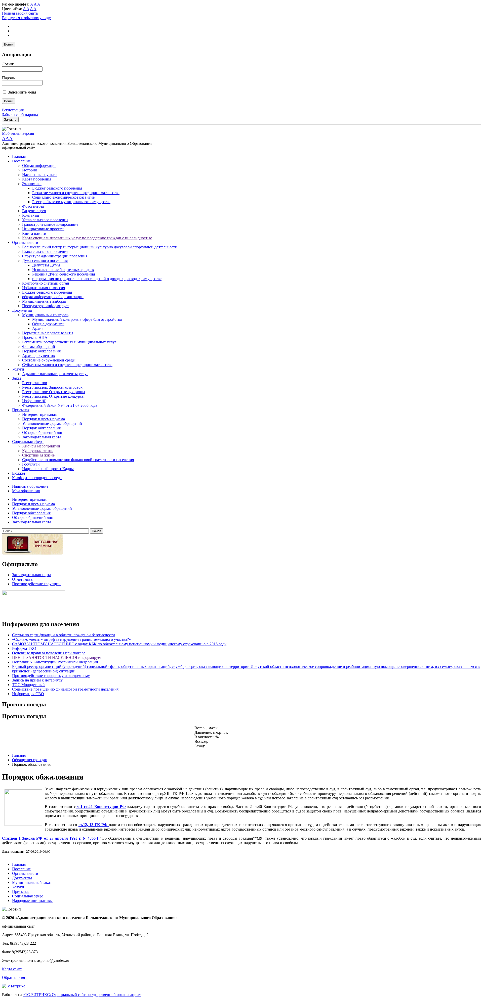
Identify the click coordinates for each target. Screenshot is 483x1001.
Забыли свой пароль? (20, 114)
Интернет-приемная (39, 414)
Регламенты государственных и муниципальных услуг (69, 342)
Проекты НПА (35, 337)
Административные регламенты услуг (55, 374)
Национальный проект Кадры (48, 469)
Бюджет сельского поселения (57, 188)
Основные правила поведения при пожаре (48, 653)
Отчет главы (22, 579)
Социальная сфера (28, 441)
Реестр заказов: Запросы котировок (52, 387)
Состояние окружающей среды (48, 360)
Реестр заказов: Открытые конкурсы (53, 396)
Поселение (21, 161)
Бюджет (18, 473)
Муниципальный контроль (45, 315)
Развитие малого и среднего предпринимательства (75, 193)
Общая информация (39, 165)
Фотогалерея (33, 206)
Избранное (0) (34, 401)
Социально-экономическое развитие (63, 197)
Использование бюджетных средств (63, 269)
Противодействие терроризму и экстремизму (51, 675)
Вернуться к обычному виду (26, 18)
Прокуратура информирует (45, 306)
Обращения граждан (29, 760)
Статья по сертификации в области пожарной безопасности (63, 635)
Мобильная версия (18, 133)
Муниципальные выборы (44, 301)
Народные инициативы (32, 900)
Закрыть (10, 119)
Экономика (32, 183)
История (29, 170)
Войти (8, 44)
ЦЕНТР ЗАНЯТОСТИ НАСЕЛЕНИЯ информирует (57, 657)
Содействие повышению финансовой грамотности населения (65, 689)
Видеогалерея (34, 211)
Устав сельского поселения (45, 220)
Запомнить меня (22, 92)
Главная (19, 156)
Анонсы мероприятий (41, 446)
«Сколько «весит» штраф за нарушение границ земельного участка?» (71, 639)
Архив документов (38, 355)
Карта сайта (12, 969)
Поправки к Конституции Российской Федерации (55, 662)
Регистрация (13, 110)
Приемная (20, 410)
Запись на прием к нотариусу (37, 680)
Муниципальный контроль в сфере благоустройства (77, 319)
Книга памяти (34, 233)
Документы (22, 310)
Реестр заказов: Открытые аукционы (53, 392)
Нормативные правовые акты (47, 333)
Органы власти (25, 242)
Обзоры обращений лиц (42, 432)
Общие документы (48, 324)
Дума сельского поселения (45, 260)
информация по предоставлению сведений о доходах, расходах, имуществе (97, 279)
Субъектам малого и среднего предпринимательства (67, 364)
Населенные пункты (39, 174)
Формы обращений (38, 346)
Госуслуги (31, 464)
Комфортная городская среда (37, 478)
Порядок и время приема (43, 419)
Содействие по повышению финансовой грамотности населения (78, 460)
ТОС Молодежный (28, 685)
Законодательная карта (41, 437)
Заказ (16, 378)
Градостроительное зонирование (50, 224)
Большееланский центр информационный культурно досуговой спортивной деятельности (99, 247)
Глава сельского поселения (45, 251)
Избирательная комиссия (43, 288)
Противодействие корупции (36, 584)
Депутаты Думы (46, 265)
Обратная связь (15, 977)
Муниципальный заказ (31, 882)
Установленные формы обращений (52, 423)
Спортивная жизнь (38, 455)
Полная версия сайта (20, 13)
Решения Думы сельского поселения (63, 274)
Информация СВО (28, 694)
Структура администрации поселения (54, 256)
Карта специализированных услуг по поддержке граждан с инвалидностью (87, 238)
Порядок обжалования (41, 351)
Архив (38, 328)
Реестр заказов (34, 383)
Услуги (18, 369)
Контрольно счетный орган (45, 283)
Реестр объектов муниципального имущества (71, 202)
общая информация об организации (53, 297)
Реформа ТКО (24, 648)
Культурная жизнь (37, 450)
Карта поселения (36, 179)
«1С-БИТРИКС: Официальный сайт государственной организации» (82, 994)
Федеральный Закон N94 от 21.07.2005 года (59, 405)
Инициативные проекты (43, 229)
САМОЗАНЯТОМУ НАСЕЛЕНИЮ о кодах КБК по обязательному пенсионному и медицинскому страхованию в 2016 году (119, 644)
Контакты (30, 215)
